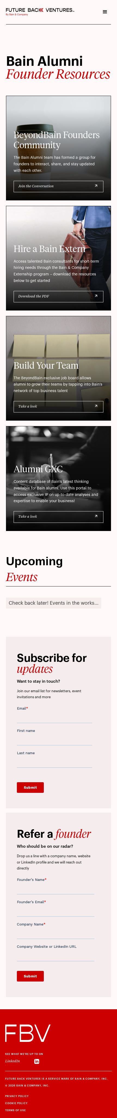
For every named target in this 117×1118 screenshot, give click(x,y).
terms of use (15, 1110)
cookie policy (16, 1103)
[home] (40, 12)
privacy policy (17, 1096)
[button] (105, 12)
